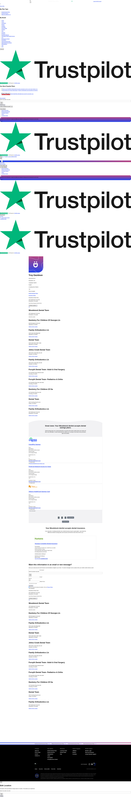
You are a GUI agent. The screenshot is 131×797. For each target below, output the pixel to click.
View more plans (32, 510)
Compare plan (32, 462)
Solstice (3, 25)
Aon (2, 37)
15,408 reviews (17, 83)
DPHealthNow (4, 44)
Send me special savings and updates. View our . (41, 587)
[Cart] (3, 156)
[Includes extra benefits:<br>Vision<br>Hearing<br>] (29, 458)
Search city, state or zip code (5, 99)
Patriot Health (4, 28)
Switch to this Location (33, 326)
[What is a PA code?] (12, 106)
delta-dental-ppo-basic (6, 41)
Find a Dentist (2, 98)
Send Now (31, 585)
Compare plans (70, 517)
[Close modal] (1, 782)
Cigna (3, 21)
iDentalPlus (4, 40)
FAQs (3, 114)
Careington (4, 23)
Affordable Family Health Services (8, 36)
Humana (3, 29)
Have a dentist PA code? (5, 106)
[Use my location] (1, 103)
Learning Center (5, 115)
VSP (2, 45)
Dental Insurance (5, 13)
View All (1, 49)
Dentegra (3, 33)
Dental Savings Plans (6, 12)
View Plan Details (32, 460)
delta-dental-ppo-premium (7, 42)
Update (1, 796)
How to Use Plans (5, 110)
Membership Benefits (6, 111)
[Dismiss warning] (29, 580)
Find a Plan (2, 6)
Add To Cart (38, 460)
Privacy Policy (50, 587)
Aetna (3, 20)
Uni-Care (3, 32)
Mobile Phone (42, 581)
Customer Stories (5, 171)
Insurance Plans (32, 295)
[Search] (1, 157)
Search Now (2, 104)
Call (44, 558)
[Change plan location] (30, 2)
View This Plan (38, 558)
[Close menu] (1, 158)
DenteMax (4, 27)
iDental (3, 24)
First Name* (42, 570)
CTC (2, 46)
